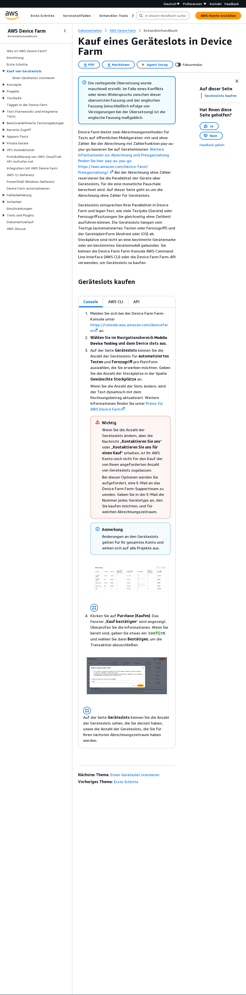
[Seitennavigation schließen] (65, 31)
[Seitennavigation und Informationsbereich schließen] (237, 81)
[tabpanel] (126, 527)
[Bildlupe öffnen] (94, 608)
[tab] (90, 301)
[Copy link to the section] (74, 281)
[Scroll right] (132, 15)
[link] (161, 30)
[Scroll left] (27, 15)
